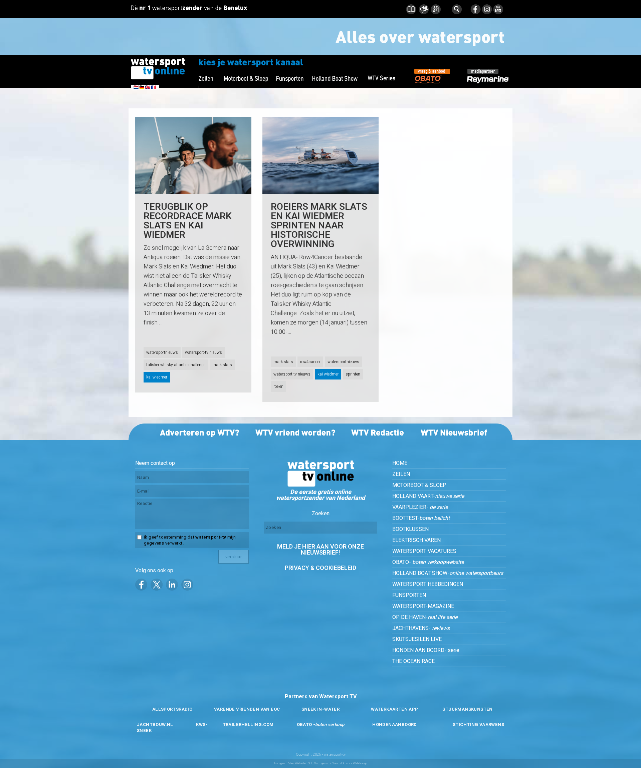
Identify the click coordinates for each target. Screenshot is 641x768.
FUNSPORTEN (409, 595)
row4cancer (310, 362)
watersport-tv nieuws (203, 352)
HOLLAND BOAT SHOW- (447, 573)
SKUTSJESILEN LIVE (417, 639)
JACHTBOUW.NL (155, 724)
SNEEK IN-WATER (320, 709)
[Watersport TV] (320, 485)
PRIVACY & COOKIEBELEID (320, 568)
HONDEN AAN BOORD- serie (425, 650)
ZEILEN (401, 474)
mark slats (222, 365)
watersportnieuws (162, 352)
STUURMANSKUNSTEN (467, 709)
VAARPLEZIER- (420, 507)
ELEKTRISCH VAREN (416, 540)
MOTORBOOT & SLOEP (419, 485)
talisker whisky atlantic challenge (175, 365)
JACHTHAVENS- (421, 628)
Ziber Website (296, 763)
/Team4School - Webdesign (349, 763)
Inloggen (279, 763)
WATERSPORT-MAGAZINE (423, 606)
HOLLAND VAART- (428, 496)
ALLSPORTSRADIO (172, 709)
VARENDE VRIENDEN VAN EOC (247, 709)
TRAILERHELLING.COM (248, 724)
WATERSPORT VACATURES (424, 551)
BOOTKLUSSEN (410, 529)
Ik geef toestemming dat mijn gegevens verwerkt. (190, 540)
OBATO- (428, 562)
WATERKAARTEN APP (394, 709)
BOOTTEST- (421, 518)
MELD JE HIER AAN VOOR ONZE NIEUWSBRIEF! (320, 549)
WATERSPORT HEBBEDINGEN (427, 584)
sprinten (353, 374)
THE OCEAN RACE (413, 661)
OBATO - (321, 724)
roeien (278, 386)
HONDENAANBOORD (394, 724)
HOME (399, 463)
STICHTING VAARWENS (478, 724)
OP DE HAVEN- (424, 617)
